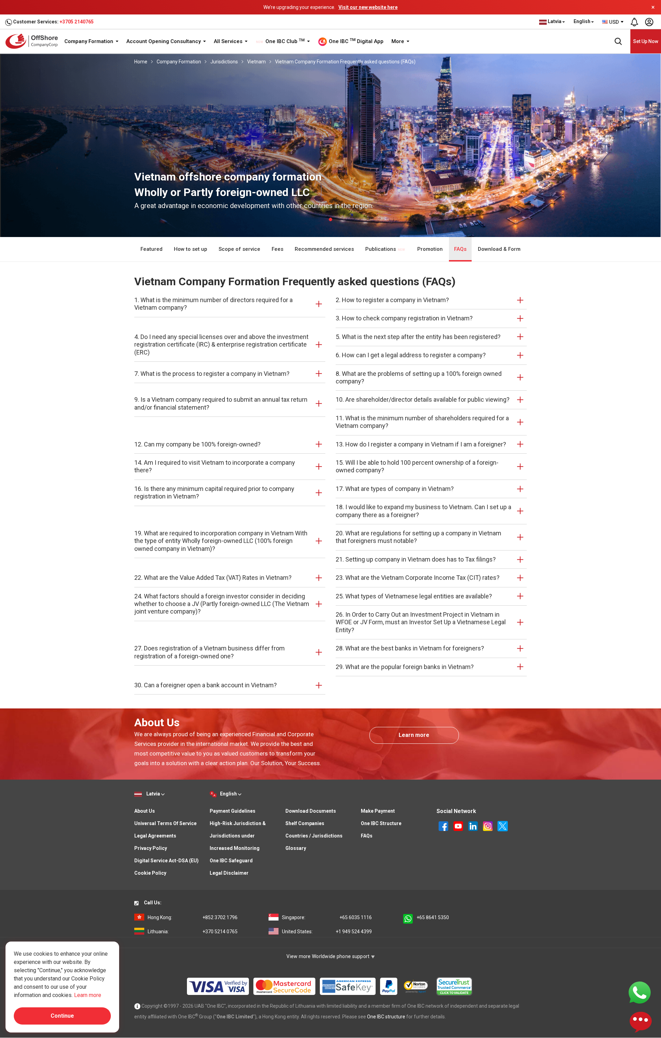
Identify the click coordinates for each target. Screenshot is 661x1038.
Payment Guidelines (232, 811)
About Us (144, 811)
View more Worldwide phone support (328, 956)
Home (140, 61)
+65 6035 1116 (327, 917)
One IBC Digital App (355, 41)
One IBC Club (284, 41)
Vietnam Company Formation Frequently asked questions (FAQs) (345, 61)
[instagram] (488, 826)
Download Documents (310, 811)
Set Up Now (645, 41)
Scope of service (239, 249)
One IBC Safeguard (231, 860)
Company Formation (89, 41)
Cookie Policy (150, 873)
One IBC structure (386, 1016)
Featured (151, 249)
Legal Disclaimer (229, 873)
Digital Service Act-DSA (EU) (166, 860)
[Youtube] (458, 826)
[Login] (649, 22)
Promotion (430, 249)
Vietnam (256, 61)
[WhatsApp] (640, 992)
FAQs (460, 249)
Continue (62, 1016)
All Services (229, 41)
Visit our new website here (368, 7)
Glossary (295, 848)
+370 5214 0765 (193, 931)
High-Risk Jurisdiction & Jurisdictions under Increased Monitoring (238, 836)
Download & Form (499, 249)
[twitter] (503, 826)
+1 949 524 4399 (327, 931)
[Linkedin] (473, 826)
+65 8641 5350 (433, 917)
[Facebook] (444, 826)
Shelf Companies (304, 823)
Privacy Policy (150, 848)
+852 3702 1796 (193, 917)
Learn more (414, 735)
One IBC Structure (381, 823)
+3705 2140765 (77, 21)
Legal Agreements (155, 836)
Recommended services (324, 249)
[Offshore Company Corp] (34, 41)
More (398, 41)
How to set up (190, 249)
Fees (277, 249)
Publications (381, 249)
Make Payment (378, 811)
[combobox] (613, 22)
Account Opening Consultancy (164, 41)
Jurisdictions (224, 61)
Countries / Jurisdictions (314, 836)
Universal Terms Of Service (165, 823)
